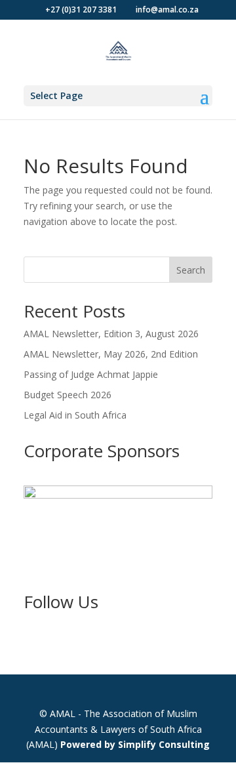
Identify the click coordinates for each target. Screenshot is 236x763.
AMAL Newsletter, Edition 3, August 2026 (111, 333)
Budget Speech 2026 (67, 394)
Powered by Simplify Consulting (135, 744)
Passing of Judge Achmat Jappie (91, 374)
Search (190, 270)
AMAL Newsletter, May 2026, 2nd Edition (111, 354)
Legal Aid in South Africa (75, 415)
